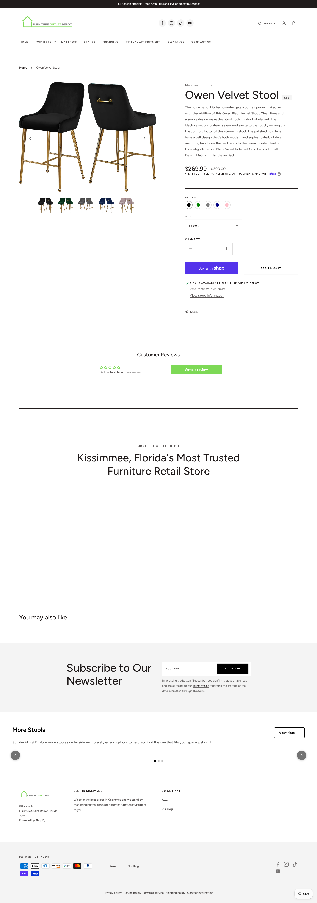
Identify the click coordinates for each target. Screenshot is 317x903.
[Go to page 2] (159, 761)
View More (287, 733)
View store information (207, 295)
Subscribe (233, 668)
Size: (188, 216)
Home (23, 67)
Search (166, 800)
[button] (284, 23)
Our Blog (167, 809)
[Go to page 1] (155, 761)
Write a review (196, 370)
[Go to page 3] (162, 761)
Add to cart (271, 268)
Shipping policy (175, 892)
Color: (190, 197)
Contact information (200, 892)
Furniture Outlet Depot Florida (38, 810)
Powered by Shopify (32, 820)
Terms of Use (201, 685)
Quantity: (193, 239)
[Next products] (301, 755)
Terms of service (153, 892)
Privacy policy (113, 892)
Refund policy (132, 892)
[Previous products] (15, 755)
